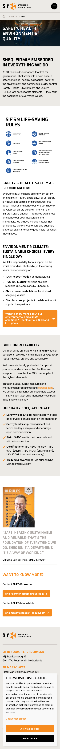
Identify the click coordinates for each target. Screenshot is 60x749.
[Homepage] (4, 16)
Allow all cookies (30, 728)
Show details (30, 738)
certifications (45, 387)
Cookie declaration (16, 718)
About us (13, 16)
